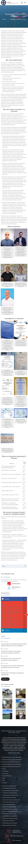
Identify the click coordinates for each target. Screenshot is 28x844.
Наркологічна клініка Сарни (9, 806)
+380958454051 (16, 583)
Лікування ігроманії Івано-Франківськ (11, 766)
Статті (3, 778)
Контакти (4, 782)
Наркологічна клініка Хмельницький (11, 799)
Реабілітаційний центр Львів (9, 788)
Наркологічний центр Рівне (9, 804)
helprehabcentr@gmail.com (16, 836)
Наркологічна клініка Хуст (8, 820)
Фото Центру (5, 773)
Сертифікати (5, 771)
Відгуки (4, 768)
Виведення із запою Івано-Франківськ (11, 761)
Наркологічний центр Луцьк (9, 797)
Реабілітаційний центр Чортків (9, 823)
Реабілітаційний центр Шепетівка (10, 802)
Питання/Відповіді (6, 775)
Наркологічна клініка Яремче (9, 786)
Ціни (3, 780)
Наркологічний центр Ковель (9, 825)
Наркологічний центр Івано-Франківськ (11, 757)
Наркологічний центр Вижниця (9, 818)
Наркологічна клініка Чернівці (9, 792)
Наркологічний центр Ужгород (9, 811)
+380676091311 (16, 587)
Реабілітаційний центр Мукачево (10, 809)
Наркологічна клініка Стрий (9, 813)
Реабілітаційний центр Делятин (9, 816)
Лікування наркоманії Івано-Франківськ (11, 764)
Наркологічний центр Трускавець (10, 790)
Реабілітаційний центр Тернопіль (10, 795)
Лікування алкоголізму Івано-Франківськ (12, 759)
